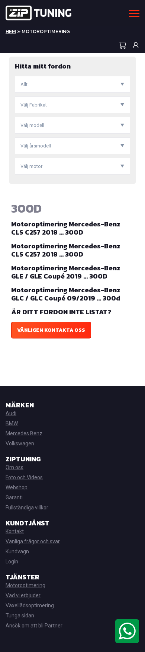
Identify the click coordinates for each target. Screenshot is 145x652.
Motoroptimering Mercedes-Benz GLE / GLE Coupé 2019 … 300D (65, 272)
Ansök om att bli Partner (34, 626)
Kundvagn (17, 551)
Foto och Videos (24, 477)
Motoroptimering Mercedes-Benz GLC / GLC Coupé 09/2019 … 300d (65, 294)
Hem (11, 31)
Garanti (14, 497)
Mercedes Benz (24, 433)
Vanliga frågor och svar (33, 541)
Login (12, 561)
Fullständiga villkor (27, 508)
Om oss (14, 467)
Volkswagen (20, 443)
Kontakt (15, 531)
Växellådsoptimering (30, 605)
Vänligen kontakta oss (51, 330)
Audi (11, 413)
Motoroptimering (25, 585)
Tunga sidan (20, 615)
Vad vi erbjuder (23, 595)
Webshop (17, 487)
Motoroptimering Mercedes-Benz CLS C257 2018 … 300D (65, 228)
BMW (12, 423)
